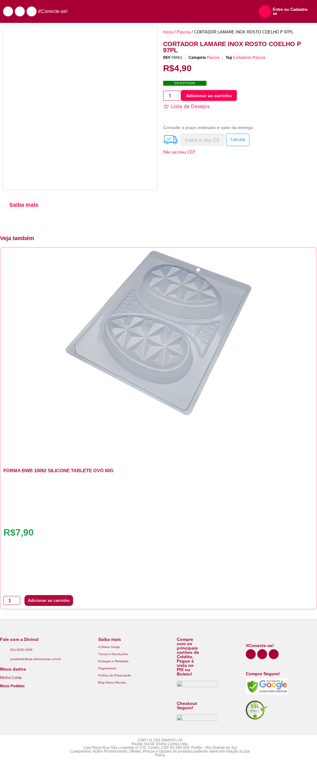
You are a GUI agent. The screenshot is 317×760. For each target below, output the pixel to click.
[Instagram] (20, 11)
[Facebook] (32, 11)
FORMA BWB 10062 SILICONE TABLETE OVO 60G (58, 470)
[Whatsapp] (8, 11)
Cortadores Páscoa (249, 57)
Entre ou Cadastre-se (290, 11)
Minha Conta (11, 678)
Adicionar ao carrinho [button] (49, 600)
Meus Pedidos (12, 686)
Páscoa (183, 32)
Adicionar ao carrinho (209, 95)
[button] (186, 106)
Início (168, 32)
